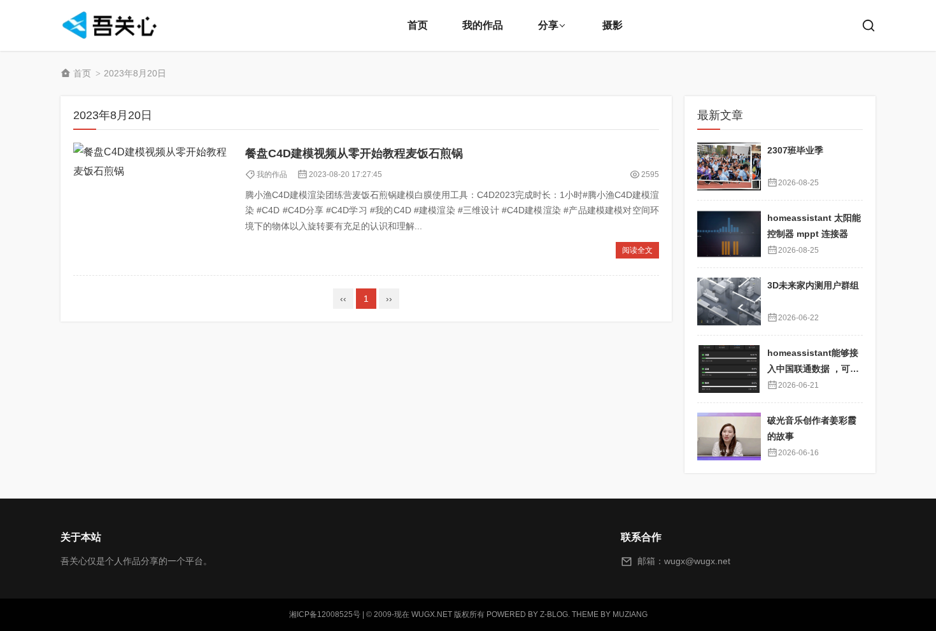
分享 (548, 25)
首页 (418, 25)
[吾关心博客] (111, 25)
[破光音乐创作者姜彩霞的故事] (729, 436)
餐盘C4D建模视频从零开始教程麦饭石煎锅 (354, 153)
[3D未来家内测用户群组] (729, 301)
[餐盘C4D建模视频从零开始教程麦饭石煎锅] (152, 202)
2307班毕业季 (795, 150)
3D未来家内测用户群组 (813, 285)
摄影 (612, 25)
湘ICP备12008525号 (324, 614)
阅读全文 (637, 250)
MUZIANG (630, 614)
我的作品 (482, 25)
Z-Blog (554, 614)
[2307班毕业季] (729, 166)
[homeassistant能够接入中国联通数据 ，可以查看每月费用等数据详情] (729, 369)
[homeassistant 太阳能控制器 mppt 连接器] (729, 234)
